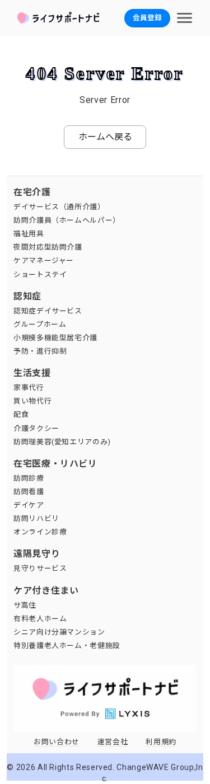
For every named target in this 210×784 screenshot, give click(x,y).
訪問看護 (28, 491)
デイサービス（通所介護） (59, 207)
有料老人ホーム (40, 618)
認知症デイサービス (47, 311)
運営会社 (112, 742)
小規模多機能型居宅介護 (55, 338)
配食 (21, 414)
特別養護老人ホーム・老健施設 (66, 645)
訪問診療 (28, 478)
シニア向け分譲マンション (59, 632)
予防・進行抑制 (40, 351)
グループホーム (39, 324)
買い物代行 (32, 401)
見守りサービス (40, 568)
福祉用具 (28, 233)
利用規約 (161, 742)
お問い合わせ (57, 742)
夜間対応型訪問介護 (47, 247)
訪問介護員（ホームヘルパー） (66, 220)
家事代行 (28, 387)
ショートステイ (40, 274)
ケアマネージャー (43, 260)
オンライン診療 (40, 532)
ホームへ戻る (105, 137)
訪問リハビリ (36, 518)
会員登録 (147, 17)
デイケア (28, 505)
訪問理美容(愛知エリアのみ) (62, 442)
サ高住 (24, 605)
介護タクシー (36, 428)
